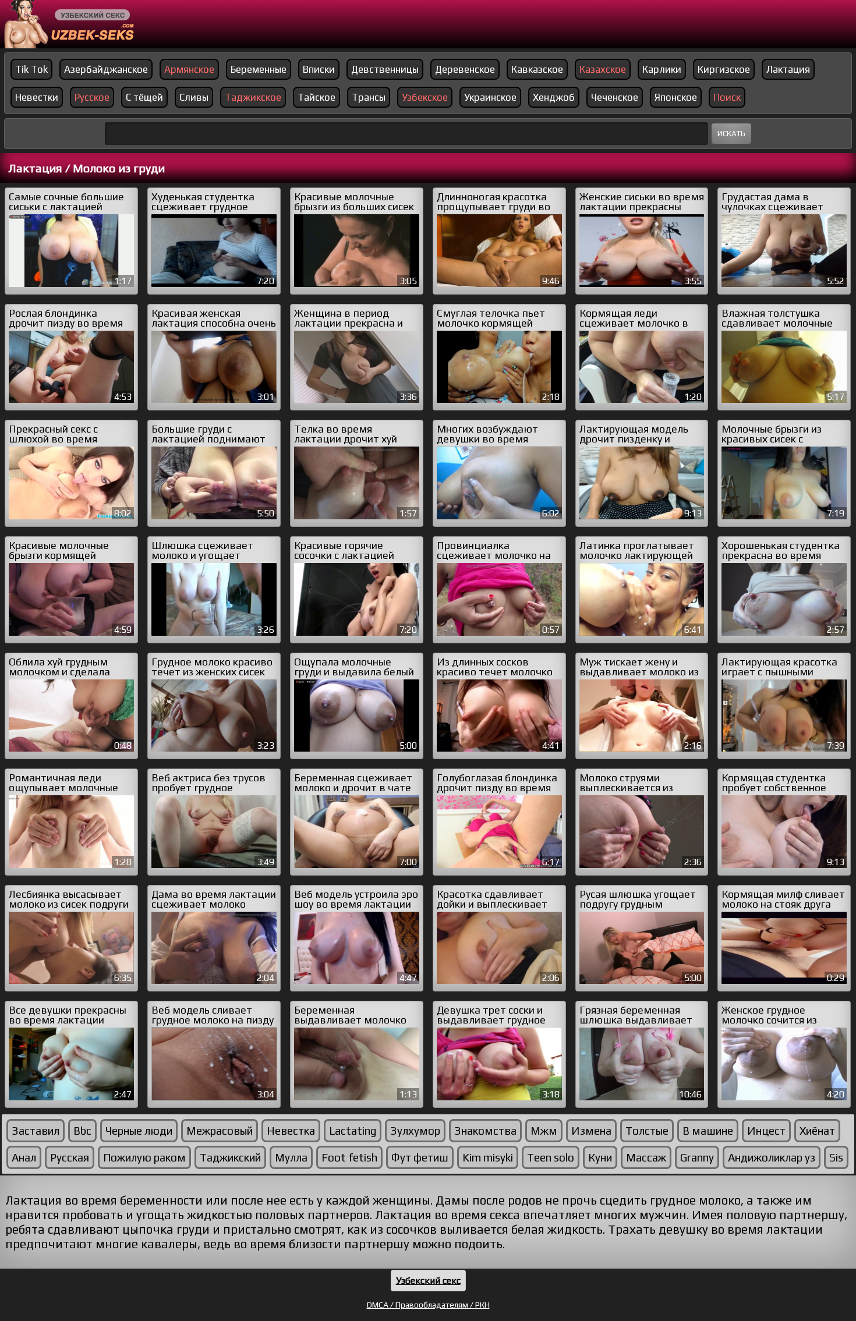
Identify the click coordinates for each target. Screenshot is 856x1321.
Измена (591, 1130)
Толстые (646, 1130)
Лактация (788, 69)
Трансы (368, 97)
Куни (600, 1157)
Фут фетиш (419, 1157)
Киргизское (724, 69)
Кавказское (537, 69)
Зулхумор (415, 1130)
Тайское (316, 97)
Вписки (319, 69)
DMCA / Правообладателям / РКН (428, 1304)
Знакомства (485, 1130)
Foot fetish (349, 1157)
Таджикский (230, 1157)
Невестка (291, 1130)
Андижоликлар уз (771, 1157)
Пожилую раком (144, 1157)
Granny (697, 1157)
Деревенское (465, 69)
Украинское (490, 97)
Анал (24, 1157)
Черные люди (138, 1130)
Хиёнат (817, 1130)
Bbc (82, 1130)
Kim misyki (487, 1157)
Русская (69, 1157)
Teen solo (550, 1157)
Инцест (766, 1130)
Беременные (258, 69)
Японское (676, 97)
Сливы (193, 97)
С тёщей (144, 97)
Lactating (352, 1130)
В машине (707, 1130)
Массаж (646, 1157)
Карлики (661, 69)
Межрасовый (219, 1130)
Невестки (36, 97)
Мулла (291, 1157)
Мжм (543, 1130)
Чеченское (614, 97)
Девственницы (385, 69)
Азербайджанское (106, 69)
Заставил (35, 1130)
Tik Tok (31, 69)
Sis (836, 1157)
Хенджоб (554, 97)
